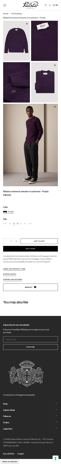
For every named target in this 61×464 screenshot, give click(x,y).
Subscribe (30, 347)
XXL (30, 223)
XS (10, 223)
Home (5, 13)
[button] (4, 5)
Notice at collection (10, 461)
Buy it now (30, 249)
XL (25, 223)
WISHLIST (28, 287)
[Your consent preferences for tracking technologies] (55, 458)
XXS (5, 223)
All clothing (16, 13)
